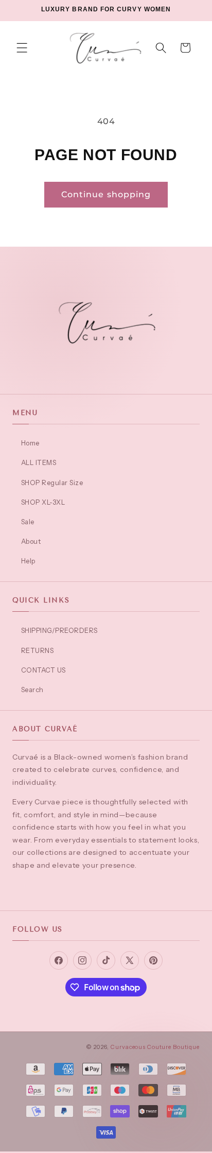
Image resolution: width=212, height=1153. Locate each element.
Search (32, 689)
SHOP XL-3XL (43, 502)
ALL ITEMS (38, 462)
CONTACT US (43, 670)
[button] (22, 48)
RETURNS (37, 650)
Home (30, 443)
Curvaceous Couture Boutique (155, 1047)
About (31, 541)
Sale (27, 522)
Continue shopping (106, 194)
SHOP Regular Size (52, 482)
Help (28, 561)
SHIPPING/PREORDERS (59, 630)
